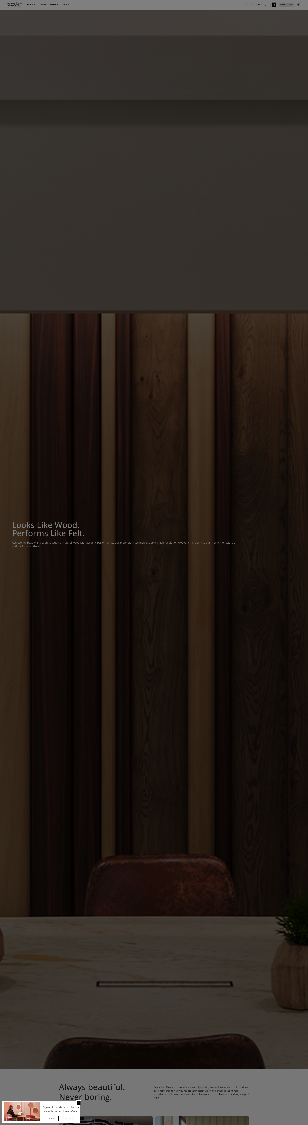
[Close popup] (78, 1103)
